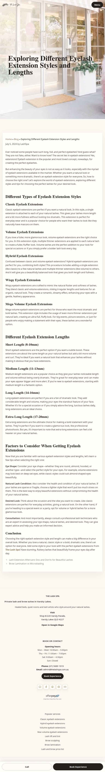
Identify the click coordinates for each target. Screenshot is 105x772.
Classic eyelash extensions (52, 719)
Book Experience (52, 676)
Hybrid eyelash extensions (52, 723)
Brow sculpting (52, 740)
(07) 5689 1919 (56, 666)
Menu (97, 4)
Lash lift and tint (52, 736)
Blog (16, 139)
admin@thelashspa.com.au (56, 669)
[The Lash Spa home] (11, 4)
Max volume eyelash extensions (52, 732)
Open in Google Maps (53, 625)
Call (27, 766)
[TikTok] (52, 686)
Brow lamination (52, 744)
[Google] (58, 686)
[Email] (65, 686)
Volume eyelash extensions (52, 727)
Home (8, 139)
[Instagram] (40, 686)
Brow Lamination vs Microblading (26, 563)
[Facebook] (46, 686)
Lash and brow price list (52, 749)
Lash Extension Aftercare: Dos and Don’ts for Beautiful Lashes (41, 559)
